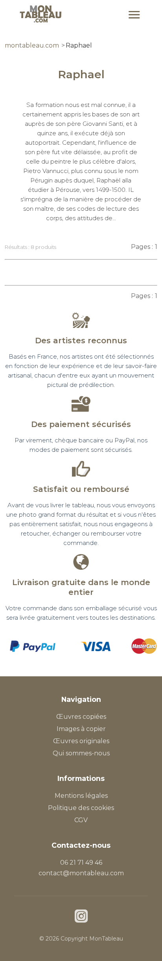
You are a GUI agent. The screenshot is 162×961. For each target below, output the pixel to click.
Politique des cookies (81, 808)
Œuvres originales (81, 741)
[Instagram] (81, 917)
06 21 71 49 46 (81, 862)
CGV (81, 820)
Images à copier (81, 729)
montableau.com (32, 45)
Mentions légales (81, 795)
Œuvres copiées (81, 716)
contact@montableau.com (81, 873)
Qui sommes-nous (81, 753)
